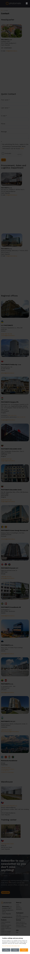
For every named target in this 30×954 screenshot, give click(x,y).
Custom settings (15, 950)
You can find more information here (11, 945)
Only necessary (6, 950)
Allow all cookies (24, 950)
